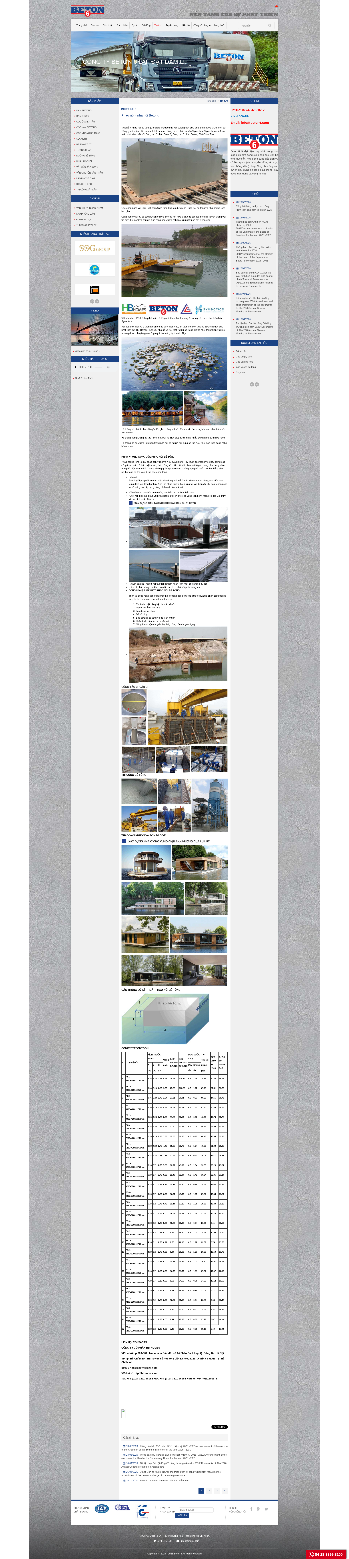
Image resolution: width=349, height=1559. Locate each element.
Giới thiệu (108, 25)
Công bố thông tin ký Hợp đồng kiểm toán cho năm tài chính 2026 (254, 208)
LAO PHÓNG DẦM (85, 214)
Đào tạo (95, 25)
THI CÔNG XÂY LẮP (86, 225)
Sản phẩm (122, 25)
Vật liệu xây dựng (87, 167)
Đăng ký (182, 1515)
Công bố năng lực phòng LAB (208, 25)
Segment (81, 139)
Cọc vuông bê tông (88, 133)
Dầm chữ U (82, 116)
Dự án (134, 25)
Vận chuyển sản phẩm (89, 173)
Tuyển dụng (172, 25)
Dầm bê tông (83, 110)
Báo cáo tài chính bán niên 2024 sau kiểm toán (164, 1480)
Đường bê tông (85, 155)
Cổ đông (146, 25)
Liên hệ (186, 25)
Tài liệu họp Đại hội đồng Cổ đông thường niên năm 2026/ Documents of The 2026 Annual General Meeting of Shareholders (254, 328)
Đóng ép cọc (84, 184)
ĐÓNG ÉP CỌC (84, 219)
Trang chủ (81, 25)
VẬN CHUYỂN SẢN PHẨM (89, 208)
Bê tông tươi (84, 144)
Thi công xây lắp (86, 189)
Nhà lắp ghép (84, 161)
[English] (276, 6)
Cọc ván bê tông (86, 127)
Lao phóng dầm (85, 178)
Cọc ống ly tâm (85, 121)
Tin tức (158, 25)
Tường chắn (83, 150)
